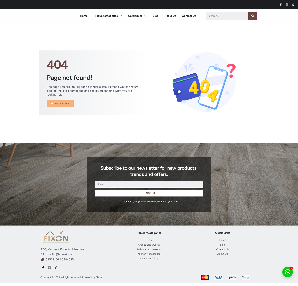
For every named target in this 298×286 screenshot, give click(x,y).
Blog (155, 15)
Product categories (106, 15)
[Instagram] (287, 4)
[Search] (252, 16)
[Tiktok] (293, 4)
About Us (170, 15)
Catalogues (135, 15)
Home (84, 15)
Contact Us (189, 15)
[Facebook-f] (281, 4)
